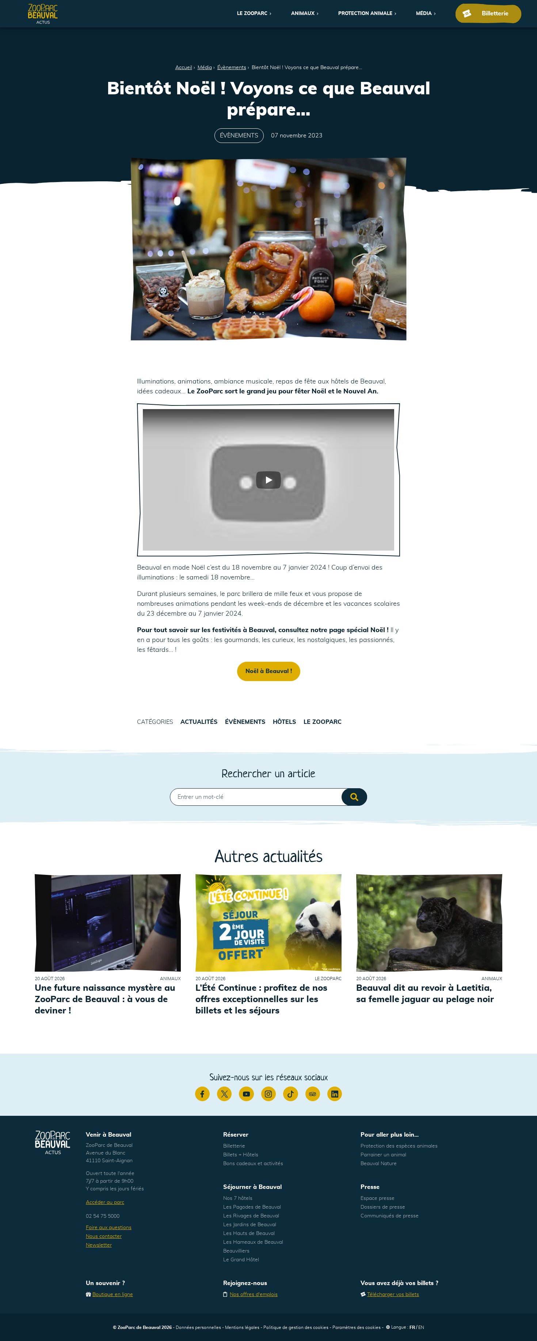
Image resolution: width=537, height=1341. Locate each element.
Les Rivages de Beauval (251, 1216)
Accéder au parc (105, 1202)
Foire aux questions (109, 1227)
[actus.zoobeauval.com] (43, 13)
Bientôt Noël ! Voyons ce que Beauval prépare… (307, 67)
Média (424, 13)
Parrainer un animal (383, 1154)
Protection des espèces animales (399, 1146)
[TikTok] (290, 1094)
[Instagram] (268, 1094)
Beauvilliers (236, 1251)
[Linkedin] (334, 1094)
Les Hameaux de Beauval (253, 1242)
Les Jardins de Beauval (249, 1224)
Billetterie (234, 1146)
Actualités (199, 722)
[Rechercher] (354, 797)
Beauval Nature (379, 1163)
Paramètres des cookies (356, 1327)
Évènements (231, 67)
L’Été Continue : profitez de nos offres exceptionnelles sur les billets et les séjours (261, 999)
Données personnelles (198, 1327)
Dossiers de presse (383, 1207)
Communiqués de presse (390, 1216)
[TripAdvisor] (312, 1094)
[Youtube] (246, 1094)
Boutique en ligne (112, 1294)
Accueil (183, 67)
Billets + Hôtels (240, 1154)
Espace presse (378, 1198)
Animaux (303, 13)
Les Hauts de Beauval (249, 1233)
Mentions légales (242, 1327)
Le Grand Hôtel (241, 1259)
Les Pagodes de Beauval (252, 1207)
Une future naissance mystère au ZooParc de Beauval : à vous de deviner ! (105, 999)
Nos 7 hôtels (237, 1198)
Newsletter (99, 1245)
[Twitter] (224, 1094)
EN (421, 1327)
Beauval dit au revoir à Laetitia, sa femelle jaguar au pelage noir (425, 994)
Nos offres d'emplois (254, 1294)
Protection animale (365, 13)
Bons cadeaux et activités (253, 1163)
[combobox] (268, 797)
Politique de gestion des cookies (295, 1327)
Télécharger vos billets (393, 1294)
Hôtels (284, 722)
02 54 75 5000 (102, 1216)
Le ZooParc (252, 13)
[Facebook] (202, 1094)
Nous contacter (104, 1236)
